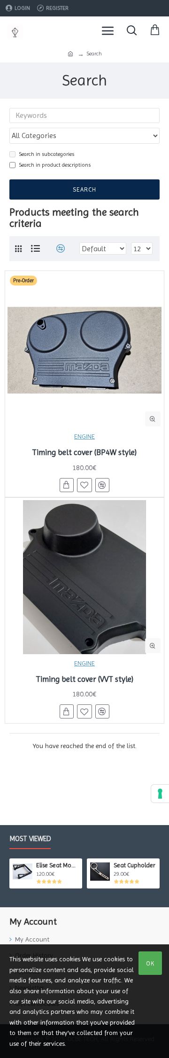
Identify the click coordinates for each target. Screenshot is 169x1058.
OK (150, 963)
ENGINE (84, 436)
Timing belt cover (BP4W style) (84, 452)
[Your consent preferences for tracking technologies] (160, 794)
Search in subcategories (46, 154)
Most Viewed (30, 838)
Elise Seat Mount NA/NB (57, 865)
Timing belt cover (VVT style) (84, 679)
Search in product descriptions (55, 165)
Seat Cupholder (134, 865)
